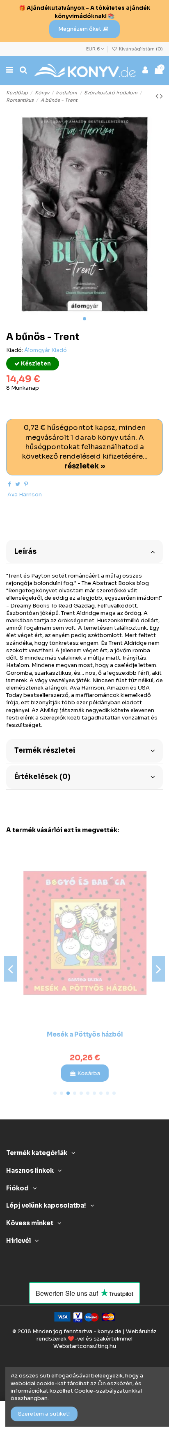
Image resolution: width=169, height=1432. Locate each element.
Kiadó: (14, 350)
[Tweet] (17, 484)
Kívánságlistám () (140, 49)
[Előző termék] (157, 96)
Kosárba (88, 1073)
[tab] (84, 551)
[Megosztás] (9, 484)
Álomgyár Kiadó (45, 350)
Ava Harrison (24, 494)
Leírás (25, 551)
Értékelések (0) (42, 776)
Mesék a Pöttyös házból (85, 1034)
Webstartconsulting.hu (84, 1346)
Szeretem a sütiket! (44, 1413)
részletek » (84, 466)
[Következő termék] (161, 96)
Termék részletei (44, 750)
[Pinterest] (26, 484)
